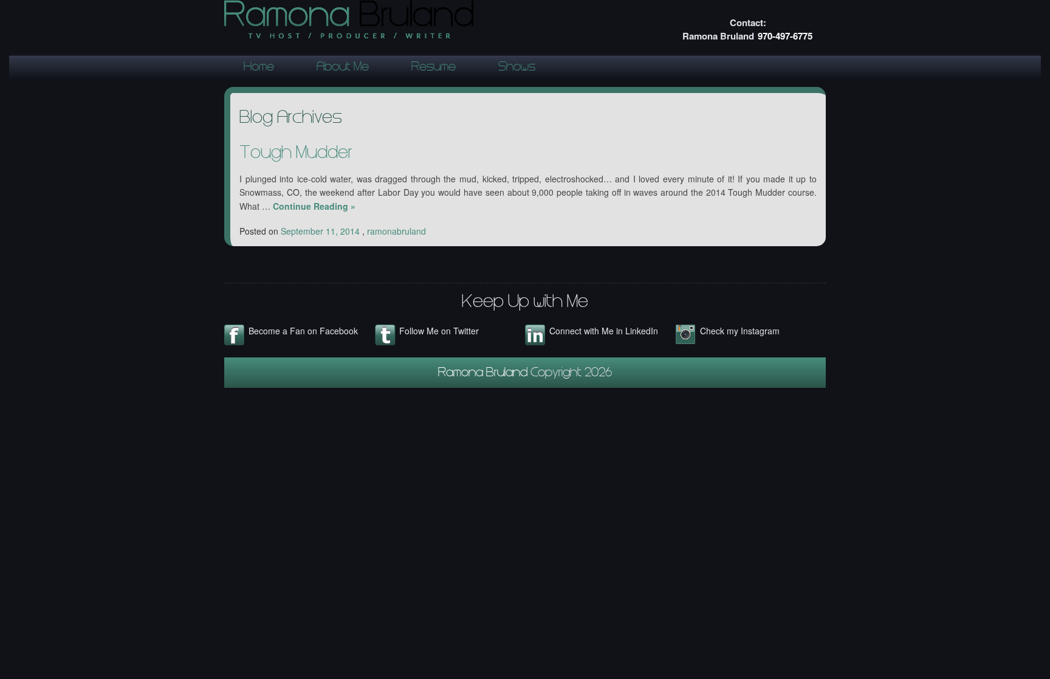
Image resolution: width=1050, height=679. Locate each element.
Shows (516, 68)
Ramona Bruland (484, 374)
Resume (433, 68)
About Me (343, 68)
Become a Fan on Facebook (303, 331)
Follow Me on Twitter (439, 331)
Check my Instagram (740, 331)
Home (259, 68)
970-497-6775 (785, 36)
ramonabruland (396, 231)
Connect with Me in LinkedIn (603, 331)
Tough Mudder (295, 154)
